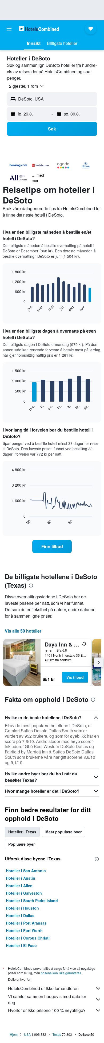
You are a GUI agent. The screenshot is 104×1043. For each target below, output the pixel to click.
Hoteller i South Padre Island (32, 900)
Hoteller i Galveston (24, 893)
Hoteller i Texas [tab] (22, 831)
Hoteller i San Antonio (26, 870)
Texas (57, 1034)
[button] (9, 28)
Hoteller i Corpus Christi (28, 938)
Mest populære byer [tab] (63, 831)
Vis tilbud (75, 677)
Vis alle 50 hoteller (23, 631)
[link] (52, 546)
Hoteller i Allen (19, 885)
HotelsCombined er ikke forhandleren (43, 988)
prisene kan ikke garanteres (61, 973)
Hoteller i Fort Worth (24, 930)
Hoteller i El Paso (21, 945)
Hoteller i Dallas (20, 915)
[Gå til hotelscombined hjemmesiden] (39, 28)
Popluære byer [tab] (21, 844)
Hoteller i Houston (22, 908)
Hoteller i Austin (20, 878)
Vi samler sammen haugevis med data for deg (47, 999)
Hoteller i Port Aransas (26, 923)
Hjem (14, 1034)
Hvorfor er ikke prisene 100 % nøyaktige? (47, 1010)
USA (27, 1034)
